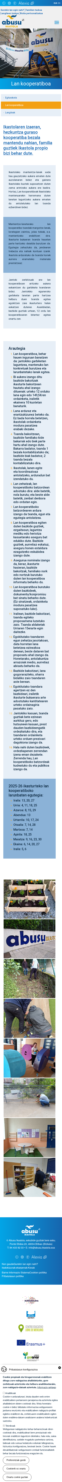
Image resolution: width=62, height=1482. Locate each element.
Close (59, 1368)
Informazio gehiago (46, 1387)
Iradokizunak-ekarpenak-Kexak (18, 1267)
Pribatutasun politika (13, 1276)
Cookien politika (38, 1272)
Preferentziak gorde (16, 1460)
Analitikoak (10, 1393)
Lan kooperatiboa (14, 105)
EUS (55, 3)
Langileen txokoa (10, 13)
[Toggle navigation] (57, 22)
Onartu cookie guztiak (17, 1477)
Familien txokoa (34, 10)
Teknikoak (10, 1425)
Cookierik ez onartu (16, 1468)
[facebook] (14, 3)
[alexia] (26, 3)
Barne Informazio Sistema (15, 1272)
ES (59, 3)
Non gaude (8, 1264)
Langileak (10, 112)
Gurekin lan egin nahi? (12, 10)
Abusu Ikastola (13, 15)
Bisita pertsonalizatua (31, 13)
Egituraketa (11, 97)
